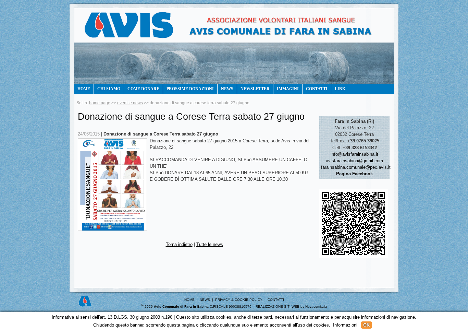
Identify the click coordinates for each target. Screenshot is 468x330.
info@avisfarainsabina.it (354, 154)
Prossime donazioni (190, 88)
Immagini (288, 88)
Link (340, 88)
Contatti (317, 88)
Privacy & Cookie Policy (238, 300)
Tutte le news (209, 244)
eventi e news (130, 103)
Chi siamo (108, 88)
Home (83, 88)
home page (99, 103)
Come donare (143, 88)
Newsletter (255, 88)
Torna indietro (179, 244)
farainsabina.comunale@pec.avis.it (356, 167)
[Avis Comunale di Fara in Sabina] (232, 32)
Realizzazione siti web (277, 306)
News (227, 88)
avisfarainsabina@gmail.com (354, 160)
